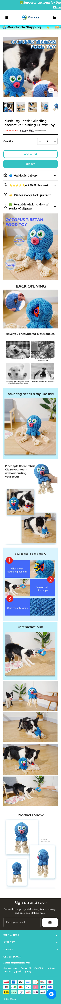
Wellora (13, 999)
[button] (6, 17)
